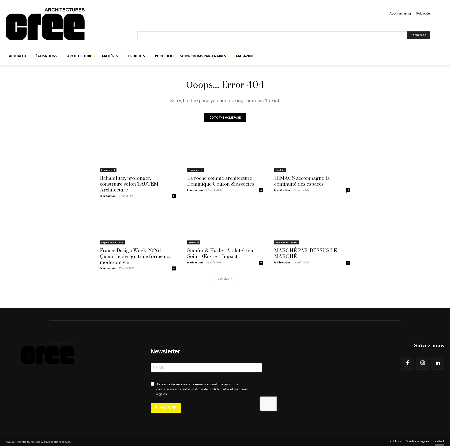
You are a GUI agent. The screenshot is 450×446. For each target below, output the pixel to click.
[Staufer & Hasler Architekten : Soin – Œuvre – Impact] (225, 225)
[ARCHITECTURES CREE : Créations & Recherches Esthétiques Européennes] (71, 28)
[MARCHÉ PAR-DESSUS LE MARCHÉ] (312, 225)
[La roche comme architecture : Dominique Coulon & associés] (225, 153)
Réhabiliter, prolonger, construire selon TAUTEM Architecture (129, 183)
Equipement (108, 170)
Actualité (193, 242)
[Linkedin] (437, 363)
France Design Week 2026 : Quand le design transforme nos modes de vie (136, 256)
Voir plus (223, 279)
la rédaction (108, 196)
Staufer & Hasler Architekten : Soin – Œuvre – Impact (221, 253)
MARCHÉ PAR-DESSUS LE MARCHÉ (305, 253)
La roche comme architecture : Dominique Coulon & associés (220, 180)
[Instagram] (422, 363)
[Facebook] (407, 363)
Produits (280, 170)
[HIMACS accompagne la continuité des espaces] (312, 153)
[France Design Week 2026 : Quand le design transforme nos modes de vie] (138, 225)
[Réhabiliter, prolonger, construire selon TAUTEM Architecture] (138, 153)
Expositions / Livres (112, 242)
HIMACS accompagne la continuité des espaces (302, 180)
